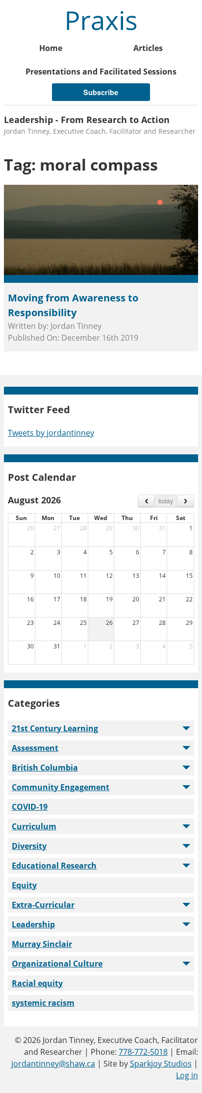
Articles (148, 48)
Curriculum (34, 826)
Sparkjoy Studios (161, 1063)
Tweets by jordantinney (51, 432)
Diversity (29, 846)
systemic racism (43, 1002)
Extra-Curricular (43, 904)
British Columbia (45, 767)
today (165, 501)
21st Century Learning (55, 728)
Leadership (33, 924)
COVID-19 (30, 806)
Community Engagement (60, 787)
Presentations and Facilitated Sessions (101, 71)
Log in (187, 1075)
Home (50, 48)
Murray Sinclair (42, 944)
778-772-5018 (143, 1051)
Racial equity (37, 983)
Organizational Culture (57, 963)
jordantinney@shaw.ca (53, 1063)
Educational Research (54, 865)
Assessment (35, 748)
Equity (24, 885)
